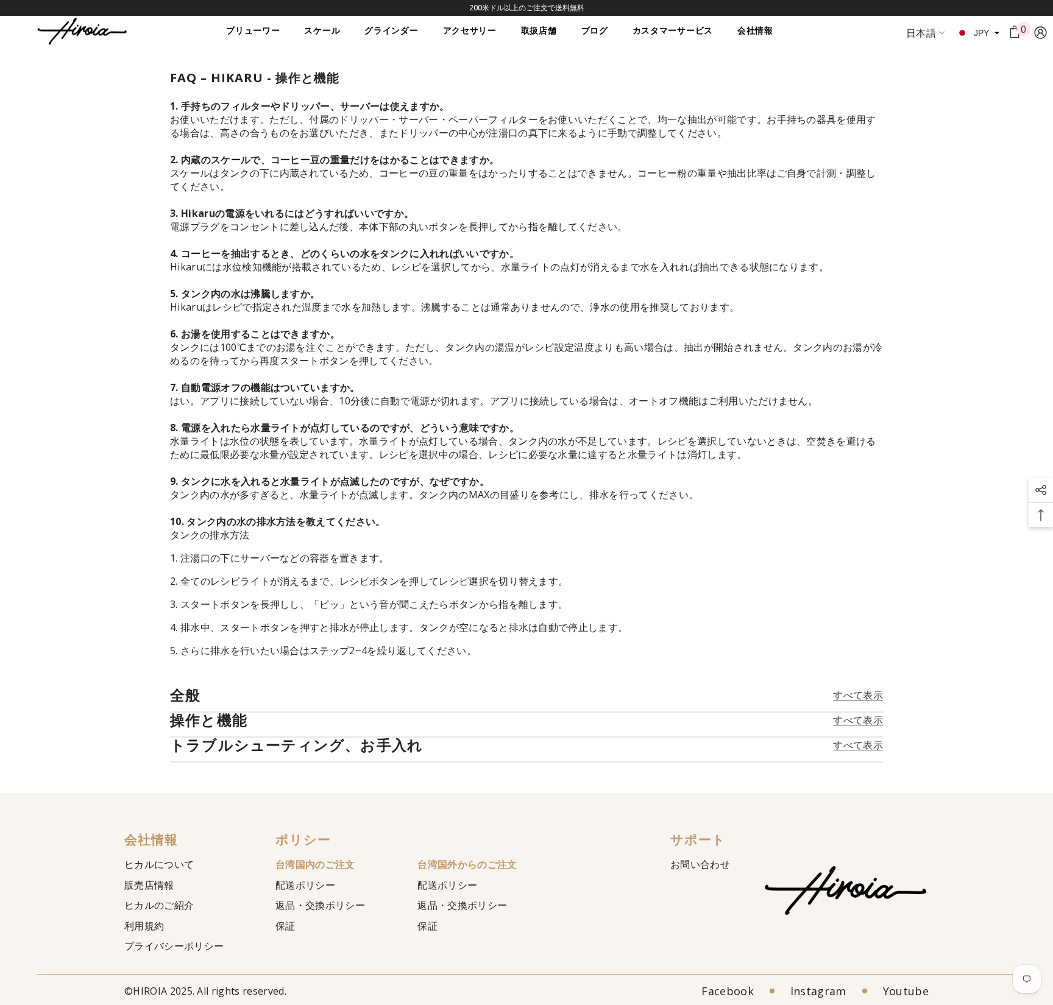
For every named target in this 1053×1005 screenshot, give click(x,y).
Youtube (906, 991)
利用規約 (144, 926)
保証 (285, 926)
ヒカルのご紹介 (159, 905)
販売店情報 (149, 885)
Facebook (727, 991)
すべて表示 (858, 695)
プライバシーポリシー (174, 946)
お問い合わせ (700, 864)
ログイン (1041, 33)
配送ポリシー (305, 885)
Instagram (818, 991)
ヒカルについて (159, 864)
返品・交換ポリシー (320, 905)
